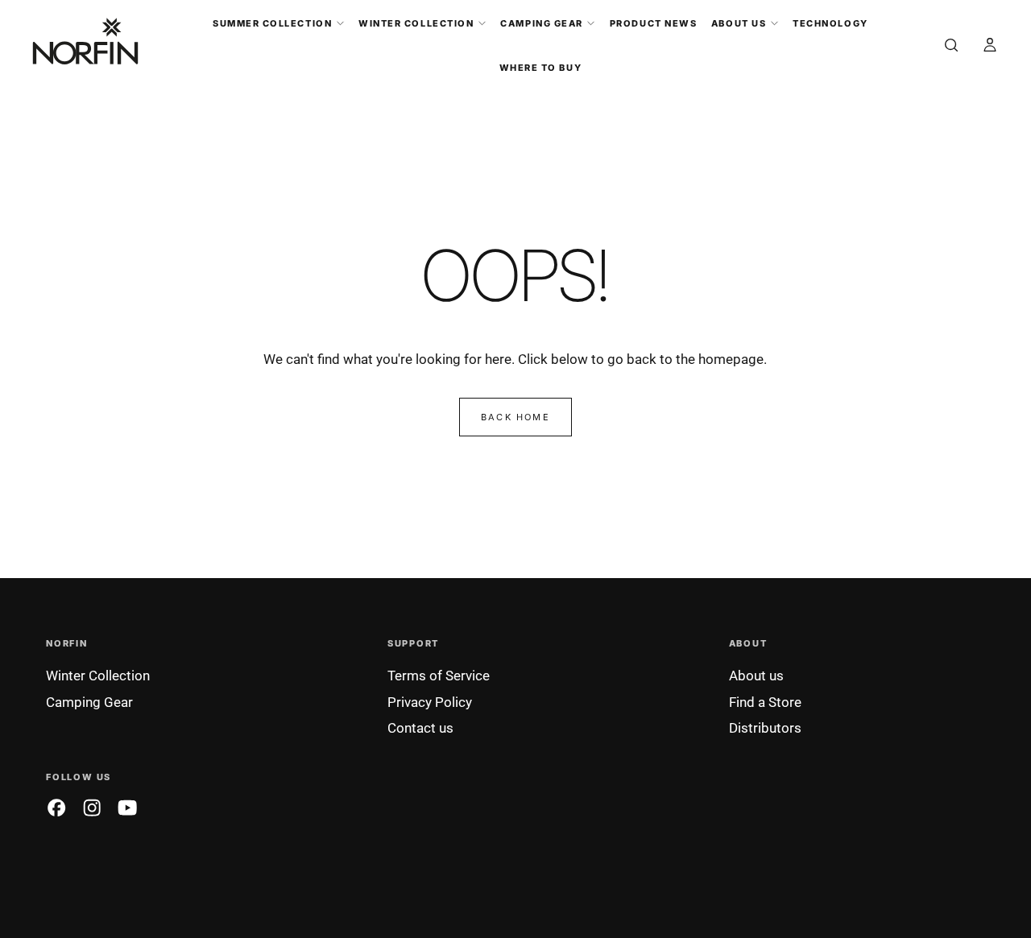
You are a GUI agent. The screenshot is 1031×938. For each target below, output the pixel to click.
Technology (830, 23)
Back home (515, 417)
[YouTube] (127, 807)
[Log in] (990, 47)
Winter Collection (416, 23)
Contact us (420, 728)
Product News (653, 23)
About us (756, 675)
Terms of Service (438, 675)
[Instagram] (91, 807)
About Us (738, 23)
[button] (951, 47)
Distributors (765, 728)
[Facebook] (56, 807)
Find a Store (765, 702)
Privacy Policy (429, 702)
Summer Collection (272, 23)
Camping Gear (541, 23)
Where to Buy (540, 67)
